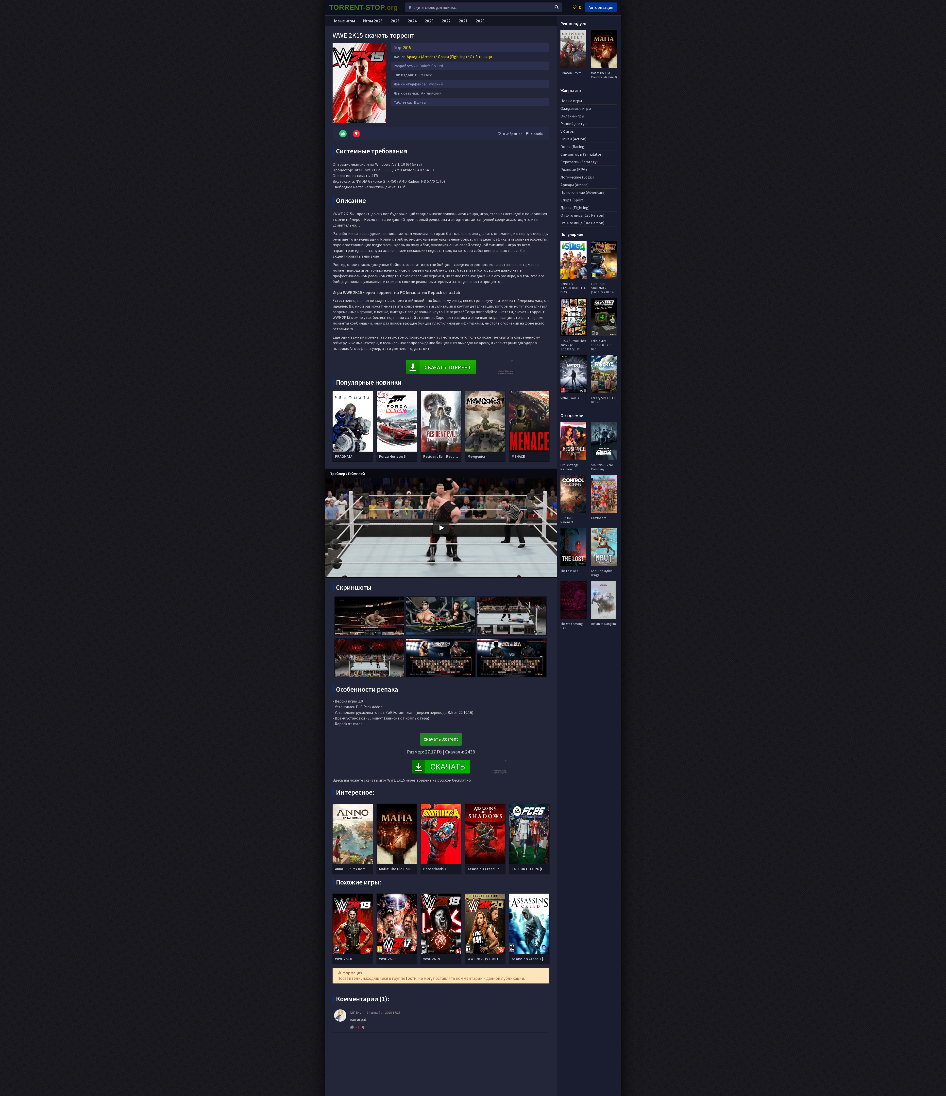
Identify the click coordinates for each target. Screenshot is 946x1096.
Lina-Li (356, 1012)
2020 (480, 21)
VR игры (567, 131)
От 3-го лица (481, 56)
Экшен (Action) (573, 138)
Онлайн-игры (572, 116)
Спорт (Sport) (572, 199)
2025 (395, 21)
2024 (412, 21)
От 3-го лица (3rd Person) (582, 222)
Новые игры (344, 21)
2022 (446, 21)
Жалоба (537, 133)
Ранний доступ (573, 123)
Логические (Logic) (577, 177)
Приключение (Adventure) (583, 192)
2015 (407, 47)
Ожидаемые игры (575, 108)
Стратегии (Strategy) (579, 161)
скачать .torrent (441, 739)
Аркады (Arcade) (421, 56)
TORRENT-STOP (363, 7)
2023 (429, 21)
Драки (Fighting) (452, 56)
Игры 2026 (373, 21)
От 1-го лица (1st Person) (582, 215)
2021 (463, 21)
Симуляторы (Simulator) (581, 154)
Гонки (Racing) (573, 146)
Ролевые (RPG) (573, 169)
